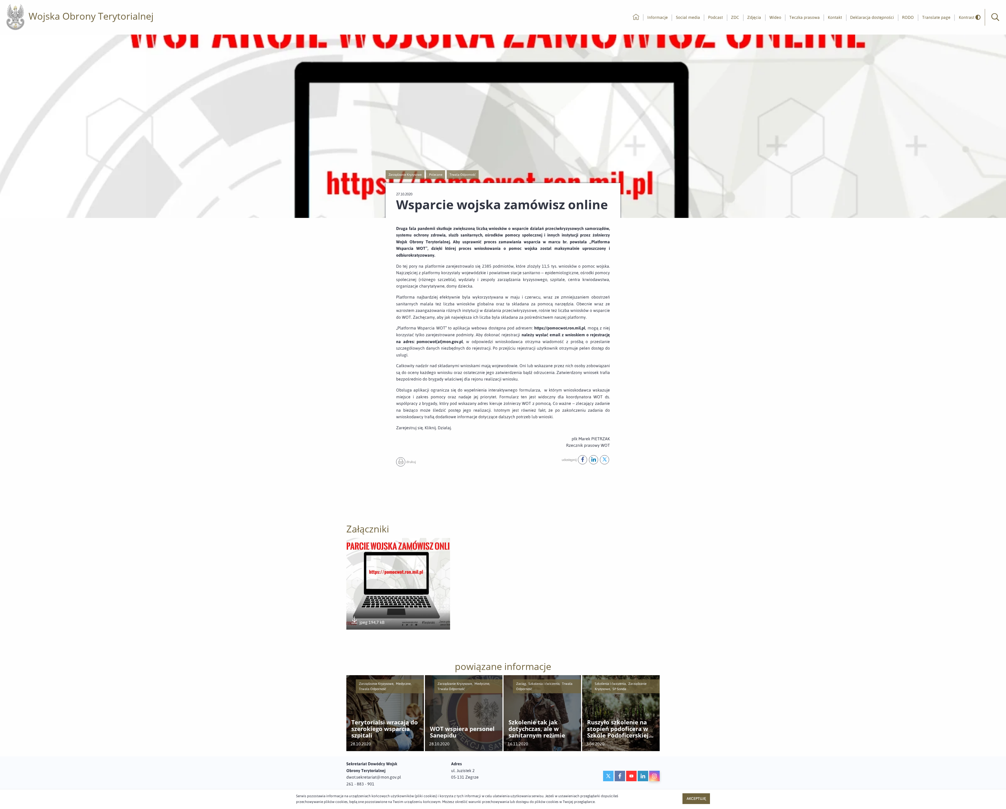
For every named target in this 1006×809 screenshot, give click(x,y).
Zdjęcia (754, 17)
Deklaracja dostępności (872, 17)
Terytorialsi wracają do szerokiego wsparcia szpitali (384, 729)
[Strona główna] (636, 17)
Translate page (936, 17)
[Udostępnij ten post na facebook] (582, 459)
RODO (908, 17)
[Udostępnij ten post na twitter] (604, 459)
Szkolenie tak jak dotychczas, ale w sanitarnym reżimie (537, 729)
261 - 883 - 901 (360, 784)
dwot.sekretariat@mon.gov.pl (373, 777)
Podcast (715, 17)
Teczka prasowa (804, 17)
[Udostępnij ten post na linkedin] (593, 459)
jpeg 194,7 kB (367, 622)
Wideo (775, 17)
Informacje (657, 17)
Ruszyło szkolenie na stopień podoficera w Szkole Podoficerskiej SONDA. (618, 729)
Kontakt (835, 17)
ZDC (735, 17)
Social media (688, 17)
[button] (995, 17)
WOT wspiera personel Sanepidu (462, 732)
